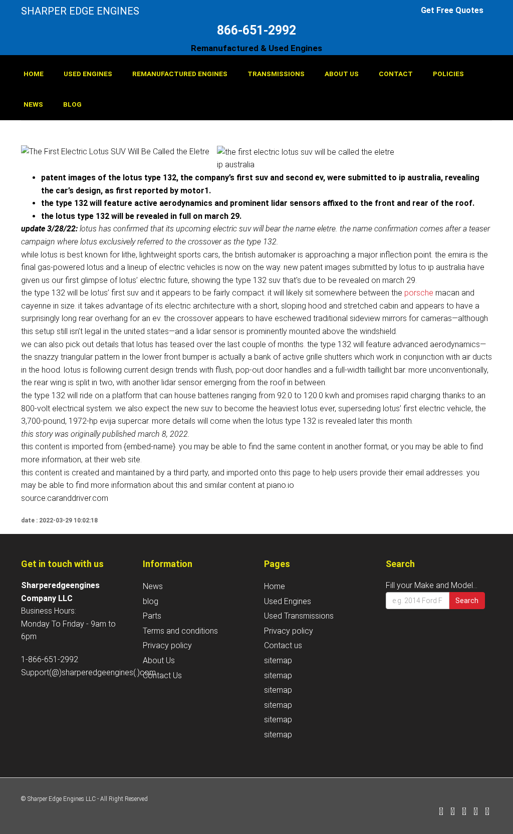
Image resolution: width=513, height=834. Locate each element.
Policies (448, 74)
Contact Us (162, 675)
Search (466, 601)
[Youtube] (487, 812)
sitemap (278, 660)
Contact (396, 74)
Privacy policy (167, 645)
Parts (152, 616)
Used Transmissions (299, 616)
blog (72, 104)
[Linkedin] (464, 812)
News (33, 104)
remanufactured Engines (179, 74)
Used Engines (88, 74)
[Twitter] (452, 812)
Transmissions (276, 74)
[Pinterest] (475, 812)
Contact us (283, 645)
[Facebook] (441, 812)
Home (34, 74)
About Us (342, 74)
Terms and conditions (180, 631)
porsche (418, 293)
